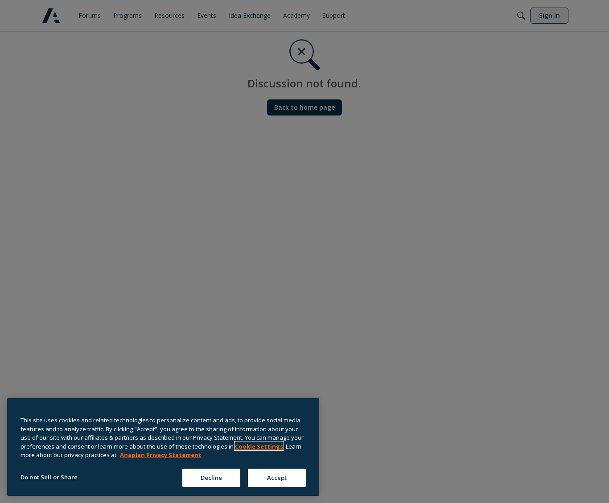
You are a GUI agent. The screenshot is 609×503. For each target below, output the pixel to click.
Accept (277, 477)
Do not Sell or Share (49, 477)
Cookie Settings (259, 446)
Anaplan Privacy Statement (161, 455)
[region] (163, 447)
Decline (211, 477)
